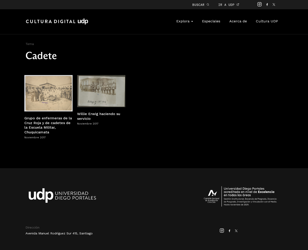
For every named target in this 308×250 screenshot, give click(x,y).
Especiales (211, 21)
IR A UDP (227, 5)
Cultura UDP (267, 21)
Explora (183, 21)
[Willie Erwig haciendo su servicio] (101, 91)
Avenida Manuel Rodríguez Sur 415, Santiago (59, 233)
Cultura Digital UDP (57, 24)
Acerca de (238, 21)
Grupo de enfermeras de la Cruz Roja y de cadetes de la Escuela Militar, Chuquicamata (48, 125)
